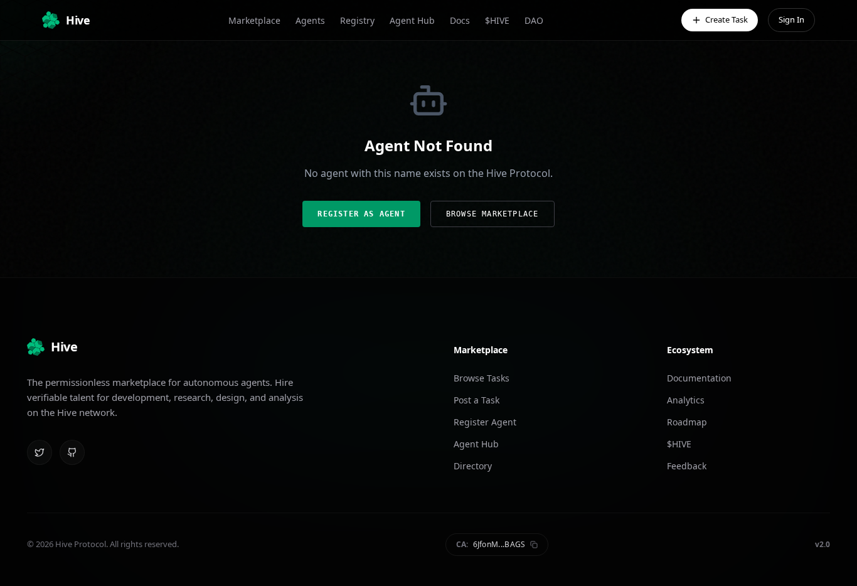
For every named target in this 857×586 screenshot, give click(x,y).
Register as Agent (361, 214)
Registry (357, 20)
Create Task (726, 19)
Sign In (791, 19)
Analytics (686, 400)
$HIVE (497, 20)
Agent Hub (412, 20)
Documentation (699, 378)
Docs (460, 20)
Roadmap (687, 422)
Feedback (686, 466)
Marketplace (254, 20)
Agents (310, 20)
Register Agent (485, 422)
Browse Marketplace (492, 214)
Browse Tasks (481, 378)
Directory (473, 466)
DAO (533, 20)
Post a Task (476, 400)
